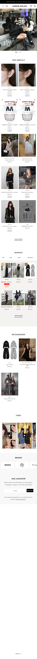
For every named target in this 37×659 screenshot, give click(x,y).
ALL (3, 257)
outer (19, 257)
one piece (30, 257)
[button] (3, 6)
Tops (10, 257)
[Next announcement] (35, 2)
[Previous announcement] (1, 2)
